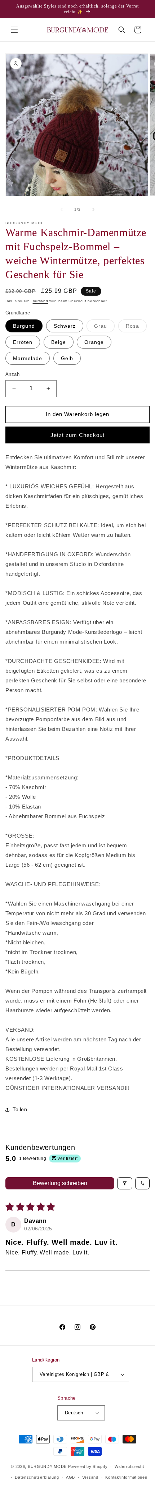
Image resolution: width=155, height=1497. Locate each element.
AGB (70, 1477)
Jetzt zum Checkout (77, 435)
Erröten (22, 342)
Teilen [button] (20, 1109)
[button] (14, 30)
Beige (58, 342)
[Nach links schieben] (62, 209)
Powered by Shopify (88, 1466)
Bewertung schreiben (60, 1183)
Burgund (24, 326)
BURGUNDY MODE (47, 1466)
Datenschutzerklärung (37, 1477)
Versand (40, 301)
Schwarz (65, 326)
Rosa (136, 327)
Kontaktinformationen (126, 1477)
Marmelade (27, 358)
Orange (94, 342)
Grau (104, 327)
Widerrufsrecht (129, 1466)
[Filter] (124, 1183)
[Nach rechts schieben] (93, 209)
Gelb (67, 358)
